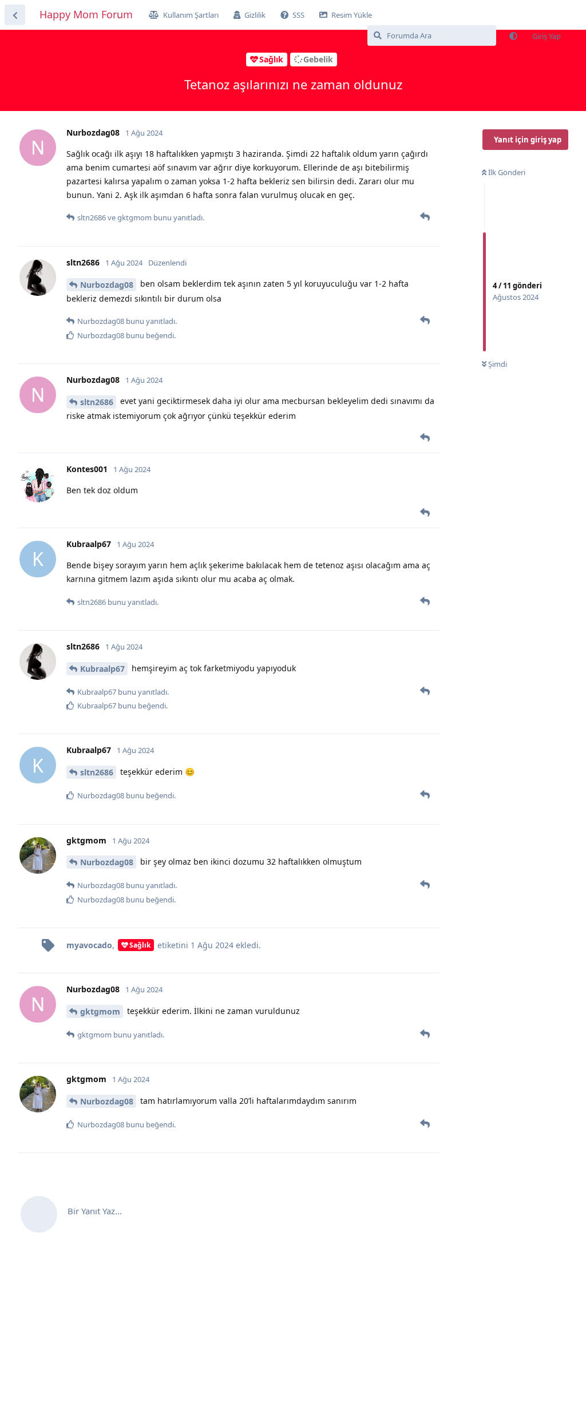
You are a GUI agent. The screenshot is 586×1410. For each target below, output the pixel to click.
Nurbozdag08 (106, 284)
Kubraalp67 (102, 668)
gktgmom (100, 1011)
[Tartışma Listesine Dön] (15, 15)
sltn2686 (96, 402)
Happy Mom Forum (86, 14)
